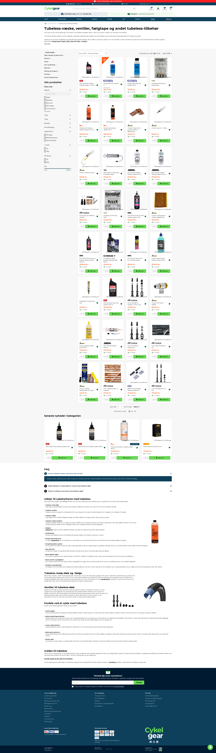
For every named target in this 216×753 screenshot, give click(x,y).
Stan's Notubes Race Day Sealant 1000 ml (111, 303)
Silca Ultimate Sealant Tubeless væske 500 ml (134, 173)
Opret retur (48, 706)
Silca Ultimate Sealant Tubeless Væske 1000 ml (159, 173)
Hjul (123, 19)
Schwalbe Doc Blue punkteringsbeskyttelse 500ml (110, 260)
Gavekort (47, 716)
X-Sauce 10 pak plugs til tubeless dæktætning (158, 216)
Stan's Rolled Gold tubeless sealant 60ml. (58, 446)
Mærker (137, 19)
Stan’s (68, 41)
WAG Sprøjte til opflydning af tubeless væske (111, 173)
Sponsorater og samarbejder (104, 703)
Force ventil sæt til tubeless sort (132, 346)
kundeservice (105, 579)
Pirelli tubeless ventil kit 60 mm (152, 446)
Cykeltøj (109, 19)
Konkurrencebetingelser (153, 698)
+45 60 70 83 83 (47, 749)
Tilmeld (139, 682)
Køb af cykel (48, 721)
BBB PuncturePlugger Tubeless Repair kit (134, 389)
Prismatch (47, 714)
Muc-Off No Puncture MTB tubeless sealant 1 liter (135, 216)
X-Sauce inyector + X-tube (159, 128)
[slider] (44, 168)
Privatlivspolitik (150, 701)
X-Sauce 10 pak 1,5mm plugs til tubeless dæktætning (134, 129)
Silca (78, 41)
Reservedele (62, 19)
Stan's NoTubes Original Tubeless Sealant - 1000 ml (87, 84)
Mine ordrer (48, 698)
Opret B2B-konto (151, 706)
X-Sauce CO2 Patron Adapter (158, 303)
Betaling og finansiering (52, 711)
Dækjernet (48, 530)
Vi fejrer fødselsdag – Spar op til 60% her (109, 1)
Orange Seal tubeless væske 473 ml (109, 129)
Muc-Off (74, 41)
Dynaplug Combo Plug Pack (110, 216)
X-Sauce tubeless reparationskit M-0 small (86, 389)
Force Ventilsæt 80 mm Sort (159, 389)
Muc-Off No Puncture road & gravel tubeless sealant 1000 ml (87, 260)
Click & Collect (49, 719)
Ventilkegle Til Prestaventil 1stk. (87, 302)
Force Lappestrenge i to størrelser (110, 389)
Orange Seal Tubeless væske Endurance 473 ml (86, 129)
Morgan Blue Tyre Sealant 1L (111, 84)
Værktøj (94, 19)
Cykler (46, 19)
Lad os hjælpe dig (50, 693)
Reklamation (48, 708)
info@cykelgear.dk (48, 750)
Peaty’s (84, 41)
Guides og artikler (50, 696)
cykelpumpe (55, 540)
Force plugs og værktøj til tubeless (86, 216)
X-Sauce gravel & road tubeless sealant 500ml (158, 259)
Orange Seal (56, 41)
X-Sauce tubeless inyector (87, 172)
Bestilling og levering (51, 701)
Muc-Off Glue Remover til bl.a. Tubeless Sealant (135, 259)
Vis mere (47, 111)
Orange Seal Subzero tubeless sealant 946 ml (122, 447)
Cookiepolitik (149, 703)
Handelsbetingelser (152, 696)
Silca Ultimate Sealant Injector (109, 346)
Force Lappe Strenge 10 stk (159, 346)
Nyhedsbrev (99, 706)
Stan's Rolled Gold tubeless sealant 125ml (90, 446)
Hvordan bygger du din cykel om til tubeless (58, 659)
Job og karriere (100, 696)
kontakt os (112, 662)
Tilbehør (79, 19)
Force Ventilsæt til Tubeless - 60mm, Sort (134, 303)
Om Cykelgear (99, 693)
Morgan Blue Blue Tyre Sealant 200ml (134, 84)
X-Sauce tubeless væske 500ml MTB (86, 346)
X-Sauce (63, 41)
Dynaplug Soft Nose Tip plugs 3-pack (159, 84)
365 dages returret (50, 703)
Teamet (97, 701)
